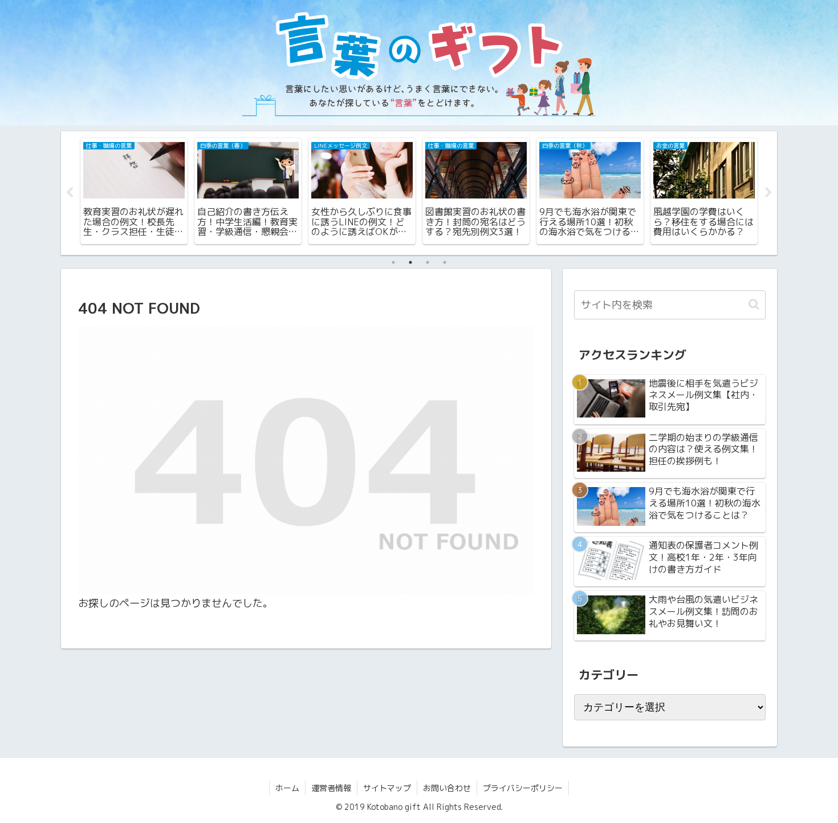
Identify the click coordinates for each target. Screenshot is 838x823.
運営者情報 (331, 788)
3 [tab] (427, 262)
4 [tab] (444, 262)
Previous (69, 192)
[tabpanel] (134, 191)
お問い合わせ (447, 788)
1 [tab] (393, 262)
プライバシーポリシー (523, 788)
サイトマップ (387, 788)
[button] (754, 304)
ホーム (287, 788)
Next (768, 192)
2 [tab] (410, 262)
